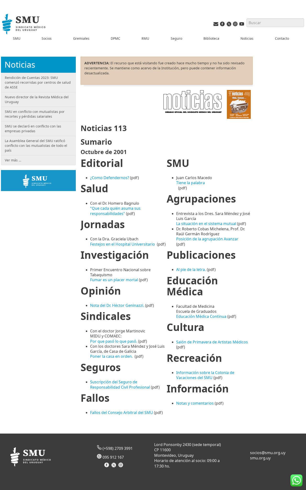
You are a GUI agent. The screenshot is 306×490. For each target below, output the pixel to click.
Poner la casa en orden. (111, 356)
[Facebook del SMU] (222, 25)
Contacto (282, 38)
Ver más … (13, 160)
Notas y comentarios (195, 403)
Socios (47, 38)
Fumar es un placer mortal (114, 279)
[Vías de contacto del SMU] (215, 25)
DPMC (115, 38)
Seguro (176, 38)
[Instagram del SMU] (235, 25)
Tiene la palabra (190, 182)
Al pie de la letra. (191, 269)
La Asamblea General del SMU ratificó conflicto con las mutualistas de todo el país (36, 145)
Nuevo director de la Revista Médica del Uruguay (37, 99)
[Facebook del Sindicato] (107, 466)
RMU (145, 38)
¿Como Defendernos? (109, 177)
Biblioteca (211, 38)
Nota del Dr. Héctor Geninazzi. (117, 305)
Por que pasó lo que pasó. (113, 341)
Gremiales (81, 38)
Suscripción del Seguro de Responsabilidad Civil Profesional (120, 384)
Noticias (246, 38)
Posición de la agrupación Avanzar (207, 239)
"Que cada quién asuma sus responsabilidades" (115, 211)
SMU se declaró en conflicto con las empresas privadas (33, 128)
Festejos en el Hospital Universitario (123, 244)
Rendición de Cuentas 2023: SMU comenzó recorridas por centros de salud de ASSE (38, 82)
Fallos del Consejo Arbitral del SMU (121, 412)
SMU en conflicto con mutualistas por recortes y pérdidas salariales (35, 114)
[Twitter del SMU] (228, 25)
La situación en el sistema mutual (206, 223)
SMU (16, 38)
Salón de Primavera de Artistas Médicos (212, 342)
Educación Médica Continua (201, 316)
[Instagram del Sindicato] (121, 466)
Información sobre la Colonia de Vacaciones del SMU (205, 375)
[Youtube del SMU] (241, 25)
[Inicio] (24, 24)
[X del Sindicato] (114, 466)
